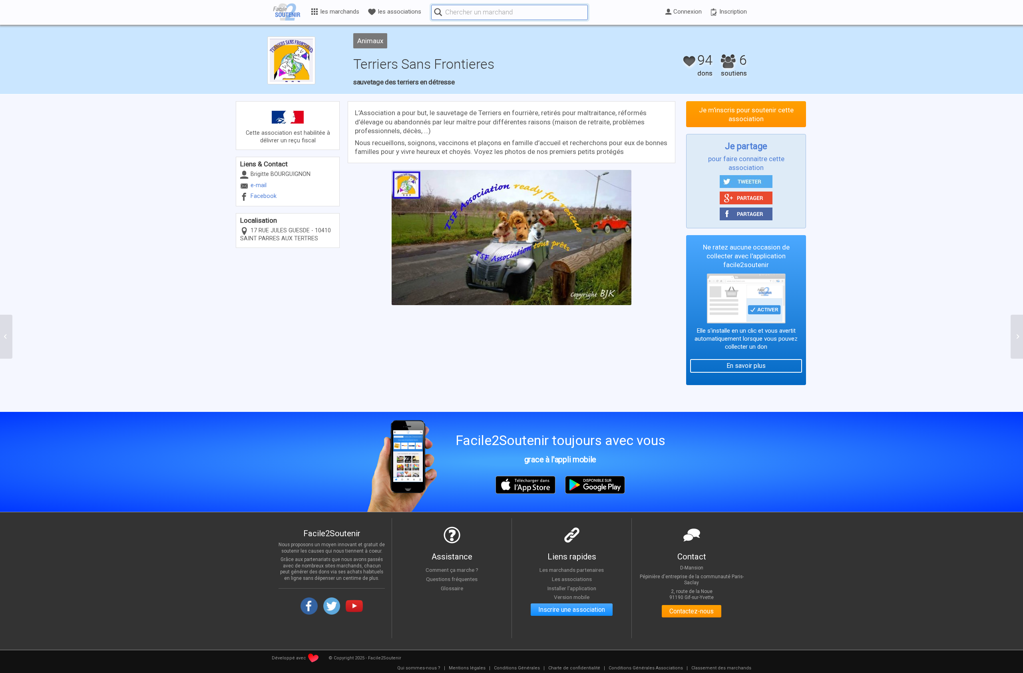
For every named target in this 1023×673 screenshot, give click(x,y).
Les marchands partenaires (571, 570)
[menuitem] (418, 668)
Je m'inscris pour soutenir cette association (746, 114)
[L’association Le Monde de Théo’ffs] (6, 337)
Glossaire (452, 588)
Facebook (264, 196)
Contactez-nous (691, 611)
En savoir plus (746, 365)
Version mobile (571, 597)
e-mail (259, 185)
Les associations (572, 579)
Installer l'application (571, 588)
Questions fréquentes (452, 579)
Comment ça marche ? (452, 570)
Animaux (370, 41)
